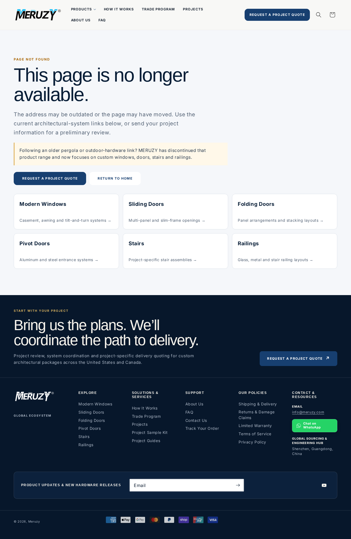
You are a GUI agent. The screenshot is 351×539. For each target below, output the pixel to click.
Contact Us (196, 420)
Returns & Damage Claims (257, 415)
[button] (83, 9)
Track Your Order (202, 428)
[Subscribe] (238, 485)
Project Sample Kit (150, 432)
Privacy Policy (252, 442)
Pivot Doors (89, 428)
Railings (86, 444)
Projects (140, 424)
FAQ (189, 412)
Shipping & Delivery (258, 404)
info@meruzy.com (308, 412)
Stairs (84, 436)
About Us (194, 404)
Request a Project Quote (277, 15)
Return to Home (115, 178)
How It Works (145, 408)
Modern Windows (95, 404)
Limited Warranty (255, 425)
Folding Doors (91, 420)
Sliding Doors (91, 412)
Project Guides (146, 440)
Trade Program (146, 416)
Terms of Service (255, 433)
